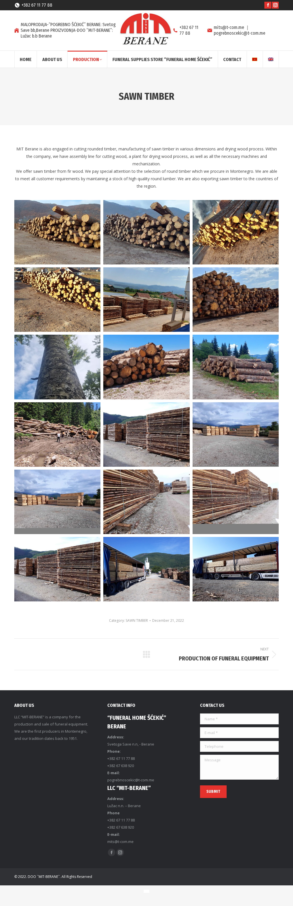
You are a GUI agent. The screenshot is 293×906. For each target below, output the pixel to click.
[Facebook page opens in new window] (267, 5)
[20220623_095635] (146, 299)
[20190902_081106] (146, 569)
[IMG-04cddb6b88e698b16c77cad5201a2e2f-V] (57, 367)
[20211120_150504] (236, 232)
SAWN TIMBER (137, 620)
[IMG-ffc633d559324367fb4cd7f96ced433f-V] (57, 434)
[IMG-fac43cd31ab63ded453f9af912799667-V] (236, 367)
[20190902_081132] (236, 569)
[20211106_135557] (57, 232)
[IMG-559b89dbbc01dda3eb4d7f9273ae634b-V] (146, 367)
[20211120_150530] (57, 299)
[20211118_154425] (146, 232)
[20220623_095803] (236, 299)
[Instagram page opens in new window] (275, 5)
